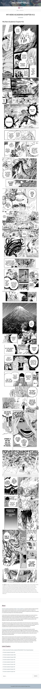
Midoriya (28, 587)
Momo (3, 588)
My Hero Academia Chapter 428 (9, 664)
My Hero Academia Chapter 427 (9, 666)
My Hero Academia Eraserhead (17, 589)
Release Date (25, 590)
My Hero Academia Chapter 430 (9, 659)
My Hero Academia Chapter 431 (9, 652)
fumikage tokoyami (27, 585)
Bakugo (14, 584)
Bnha (17, 584)
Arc (10, 584)
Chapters (9, 585)
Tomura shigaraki (24, 592)
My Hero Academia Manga (28, 589)
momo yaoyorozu (8, 588)
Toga (20, 592)
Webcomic (4, 593)
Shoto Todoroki (8, 592)
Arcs (12, 584)
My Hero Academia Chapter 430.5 (9, 657)
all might (7, 584)
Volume (33, 592)
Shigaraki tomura (31, 590)
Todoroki (17, 592)
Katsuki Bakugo (15, 587)
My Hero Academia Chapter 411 (20, 15)
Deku (12, 585)
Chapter (36, 584)
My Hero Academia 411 (27, 588)
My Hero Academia (19, 588)
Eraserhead (21, 585)
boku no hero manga (31, 584)
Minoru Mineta (33, 587)
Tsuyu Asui (29, 592)
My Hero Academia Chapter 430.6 (9, 654)
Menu (21, 7)
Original (21, 590)
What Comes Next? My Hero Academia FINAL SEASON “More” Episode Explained (18, 649)
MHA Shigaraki (24, 587)
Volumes (36, 592)
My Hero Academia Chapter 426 (9, 669)
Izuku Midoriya (9, 587)
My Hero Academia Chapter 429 (9, 661)
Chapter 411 (4, 585)
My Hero (13, 588)
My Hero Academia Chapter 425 (9, 671)
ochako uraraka (16, 590)
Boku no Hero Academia (19, 608)
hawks (32, 585)
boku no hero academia (23, 584)
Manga (19, 587)
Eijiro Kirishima (16, 585)
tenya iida (13, 592)
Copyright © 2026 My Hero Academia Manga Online (20, 686)
